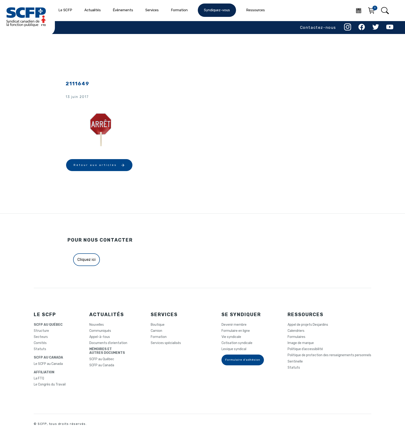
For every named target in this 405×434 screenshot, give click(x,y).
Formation (159, 337)
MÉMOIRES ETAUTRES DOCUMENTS (107, 351)
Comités (40, 343)
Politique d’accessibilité (305, 349)
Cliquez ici (86, 259)
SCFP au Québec (101, 359)
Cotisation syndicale (236, 343)
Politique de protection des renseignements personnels (329, 355)
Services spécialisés (166, 343)
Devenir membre (234, 325)
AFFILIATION (44, 372)
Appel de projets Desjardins (308, 325)
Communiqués (100, 331)
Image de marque (301, 343)
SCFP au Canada (101, 365)
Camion (156, 331)
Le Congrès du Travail (50, 384)
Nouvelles (96, 325)
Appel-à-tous (99, 337)
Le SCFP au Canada (48, 364)
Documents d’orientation (108, 343)
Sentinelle (295, 361)
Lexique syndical (233, 349)
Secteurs (41, 337)
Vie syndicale (231, 337)
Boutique (158, 325)
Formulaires (296, 337)
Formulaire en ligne (235, 331)
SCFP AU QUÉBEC (48, 325)
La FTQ (39, 378)
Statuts (40, 349)
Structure (41, 331)
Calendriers (296, 331)
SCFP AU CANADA (48, 357)
